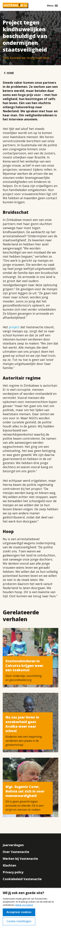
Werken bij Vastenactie (20, 859)
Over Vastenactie (16, 852)
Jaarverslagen (13, 845)
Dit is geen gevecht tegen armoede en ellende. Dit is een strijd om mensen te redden (24, 806)
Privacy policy (13, 872)
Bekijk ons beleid (24, 904)
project (14, 327)
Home (10, 72)
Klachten (9, 865)
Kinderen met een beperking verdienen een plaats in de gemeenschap (23, 741)
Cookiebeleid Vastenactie (22, 879)
